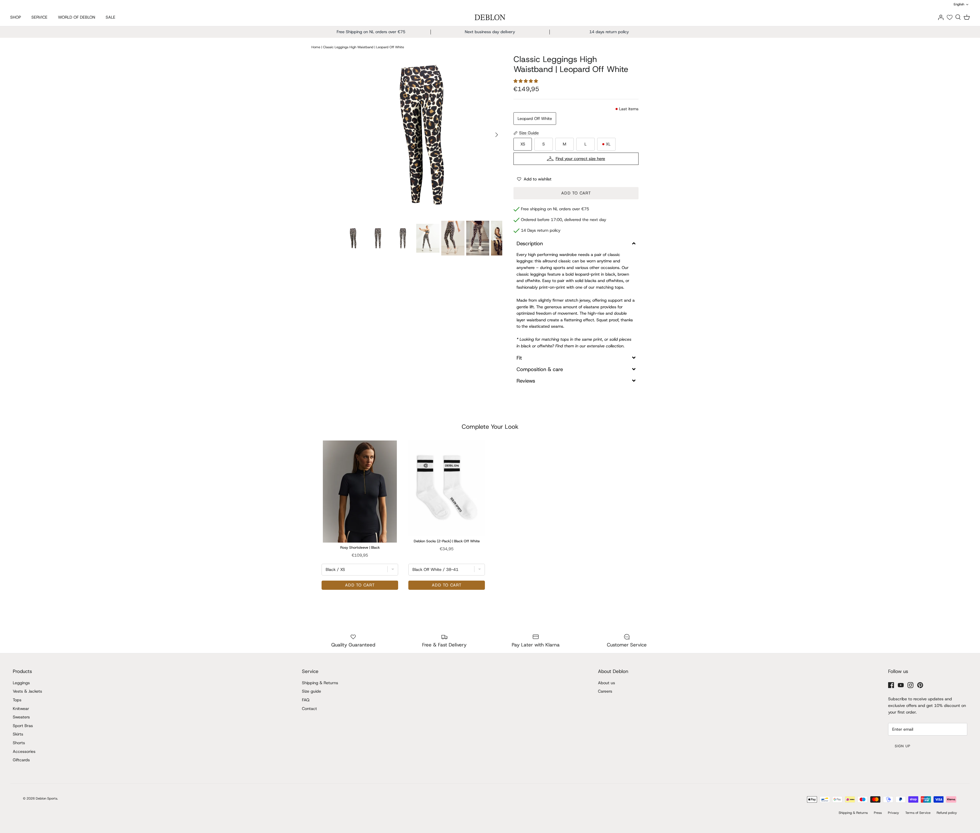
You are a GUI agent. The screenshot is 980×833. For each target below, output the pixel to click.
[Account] (941, 17)
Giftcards (21, 760)
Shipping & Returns (320, 682)
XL (608, 144)
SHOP (15, 17)
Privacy (893, 813)
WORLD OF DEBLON (76, 17)
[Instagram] (910, 685)
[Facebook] (891, 685)
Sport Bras (23, 725)
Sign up (902, 746)
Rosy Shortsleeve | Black (360, 547)
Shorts (19, 742)
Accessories (24, 751)
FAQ (306, 700)
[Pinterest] (920, 685)
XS (522, 144)
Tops (17, 700)
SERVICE (39, 17)
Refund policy (947, 813)
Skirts (18, 734)
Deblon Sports (46, 798)
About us (606, 682)
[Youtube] (901, 685)
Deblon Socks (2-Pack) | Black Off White (447, 541)
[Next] (496, 134)
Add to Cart (576, 193)
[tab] (576, 243)
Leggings (21, 682)
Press (878, 813)
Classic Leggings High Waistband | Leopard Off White (363, 47)
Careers (605, 691)
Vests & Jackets (27, 691)
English (959, 4)
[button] (526, 81)
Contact (309, 708)
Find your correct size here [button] (580, 158)
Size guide (311, 691)
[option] (421, 134)
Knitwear (21, 708)
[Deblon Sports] (490, 17)
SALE (110, 17)
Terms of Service (917, 813)
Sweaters (21, 717)
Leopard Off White (535, 118)
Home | (316, 47)
